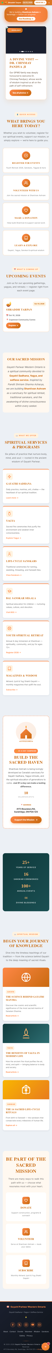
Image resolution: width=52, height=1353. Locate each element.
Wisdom (37, 1331)
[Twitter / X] (19, 1324)
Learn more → (12, 498)
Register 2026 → (13, 652)
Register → (40, 2)
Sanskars (45, 1331)
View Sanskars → (14, 575)
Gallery (22, 1336)
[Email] (39, 1324)
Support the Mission (24, 819)
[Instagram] (26, 1324)
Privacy (30, 1336)
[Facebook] (12, 1324)
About (5, 1331)
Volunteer (28, 1331)
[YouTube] (32, 1324)
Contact (13, 1331)
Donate (20, 1331)
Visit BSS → (11, 612)
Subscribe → (12, 690)
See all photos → (20, 93)
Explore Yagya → (13, 538)
